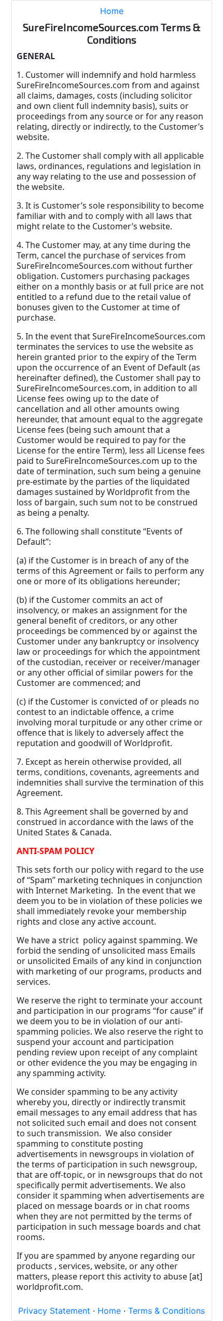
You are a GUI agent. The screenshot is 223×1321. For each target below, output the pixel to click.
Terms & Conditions (166, 1310)
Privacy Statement (54, 1310)
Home (111, 11)
